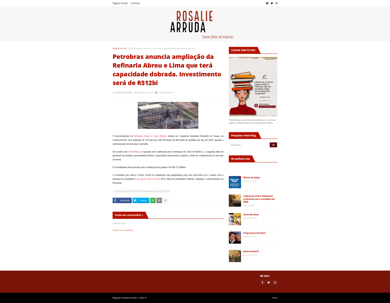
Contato (135, 3)
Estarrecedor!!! (251, 251)
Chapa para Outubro (254, 232)
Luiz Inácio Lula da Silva (148, 179)
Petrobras (134, 151)
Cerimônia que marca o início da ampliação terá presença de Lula (161, 48)
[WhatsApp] (153, 200)
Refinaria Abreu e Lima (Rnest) (150, 136)
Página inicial (119, 48)
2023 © (143, 297)
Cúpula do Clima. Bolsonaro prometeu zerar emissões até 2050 (259, 198)
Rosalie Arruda (129, 297)
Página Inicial (120, 3)
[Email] (159, 200)
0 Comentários (165, 92)
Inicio (275, 297)
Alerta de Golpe (251, 177)
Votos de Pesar (251, 214)
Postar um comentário (123, 230)
